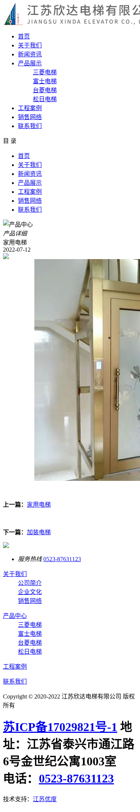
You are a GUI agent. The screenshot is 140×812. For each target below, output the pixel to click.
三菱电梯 (45, 72)
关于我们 (30, 45)
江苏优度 (45, 799)
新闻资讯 (30, 54)
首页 (24, 36)
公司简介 (30, 583)
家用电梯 (39, 504)
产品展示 (30, 63)
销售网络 (30, 117)
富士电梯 (45, 81)
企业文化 (30, 592)
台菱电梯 (45, 90)
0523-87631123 (62, 559)
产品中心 (15, 616)
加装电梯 (39, 532)
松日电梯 (45, 99)
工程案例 (30, 108)
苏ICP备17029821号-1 (60, 727)
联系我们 (30, 126)
